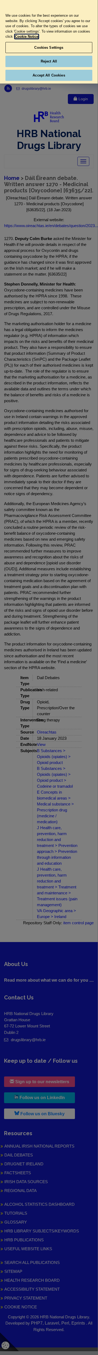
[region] (49, 42)
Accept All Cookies (49, 75)
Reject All (49, 61)
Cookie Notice (26, 36)
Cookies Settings (48, 48)
